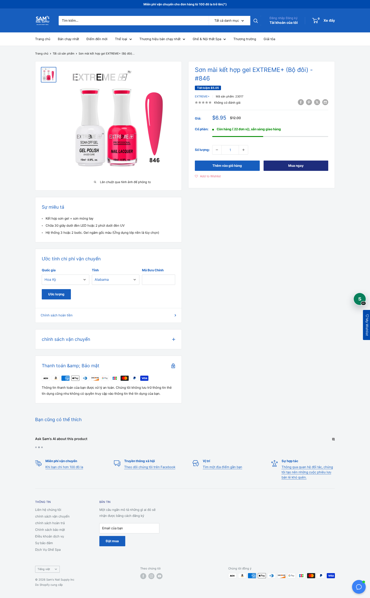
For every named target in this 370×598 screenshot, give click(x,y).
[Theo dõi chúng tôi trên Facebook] (143, 576)
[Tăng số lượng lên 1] (243, 149)
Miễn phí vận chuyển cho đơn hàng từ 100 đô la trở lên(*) (185, 4)
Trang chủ (42, 39)
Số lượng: (202, 150)
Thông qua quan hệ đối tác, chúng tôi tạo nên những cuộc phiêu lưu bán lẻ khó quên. (307, 472)
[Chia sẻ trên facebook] (301, 102)
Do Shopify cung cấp (49, 584)
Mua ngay (296, 166)
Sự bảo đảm (44, 543)
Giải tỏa (269, 39)
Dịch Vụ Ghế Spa (48, 550)
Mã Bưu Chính (153, 270)
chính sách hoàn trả (50, 523)
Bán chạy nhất (68, 39)
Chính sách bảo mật (50, 530)
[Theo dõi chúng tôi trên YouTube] (160, 576)
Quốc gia (49, 270)
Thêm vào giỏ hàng (227, 166)
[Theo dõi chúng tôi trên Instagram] (151, 576)
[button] (208, 176)
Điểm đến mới (97, 39)
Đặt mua (112, 541)
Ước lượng (56, 294)
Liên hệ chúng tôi (48, 510)
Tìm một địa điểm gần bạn (222, 467)
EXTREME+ (202, 96)
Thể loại (121, 39)
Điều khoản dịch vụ (49, 536)
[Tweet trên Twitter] (317, 102)
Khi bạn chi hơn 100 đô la (64, 467)
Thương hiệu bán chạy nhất (160, 39)
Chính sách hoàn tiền (57, 315)
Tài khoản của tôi (284, 22)
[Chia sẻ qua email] (325, 102)
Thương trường (244, 39)
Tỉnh (95, 270)
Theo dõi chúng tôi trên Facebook (149, 467)
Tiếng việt (43, 569)
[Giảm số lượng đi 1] (216, 149)
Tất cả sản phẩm (63, 53)
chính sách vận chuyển (52, 516)
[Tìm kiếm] (255, 20)
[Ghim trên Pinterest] (309, 102)
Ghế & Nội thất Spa (207, 39)
